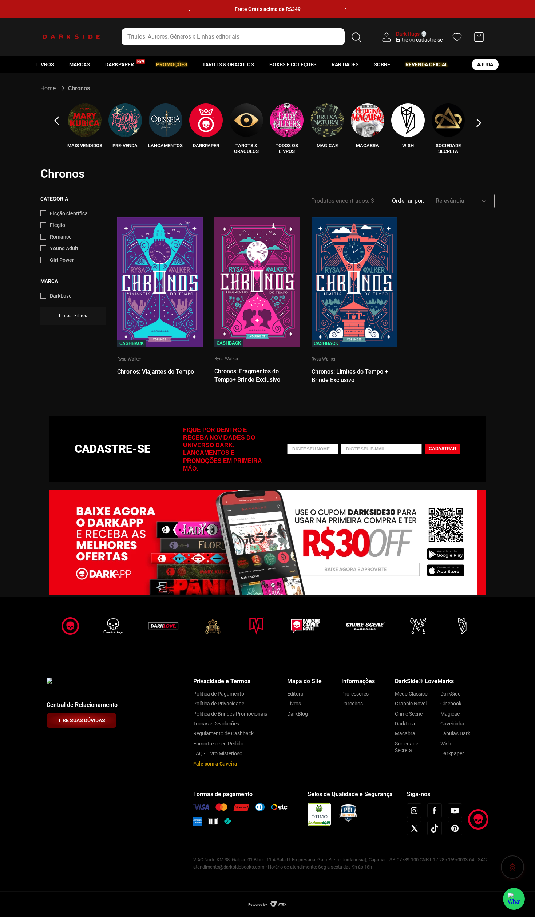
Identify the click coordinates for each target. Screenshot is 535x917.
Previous (56, 121)
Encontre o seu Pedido (218, 744)
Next (478, 123)
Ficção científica (69, 213)
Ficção (57, 225)
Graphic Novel (411, 704)
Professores (355, 694)
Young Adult (64, 248)
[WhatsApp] (514, 899)
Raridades (345, 64)
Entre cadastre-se (419, 40)
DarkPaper (119, 64)
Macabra (405, 733)
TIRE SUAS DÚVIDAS (81, 720)
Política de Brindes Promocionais (230, 714)
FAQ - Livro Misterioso (217, 753)
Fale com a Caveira (215, 764)
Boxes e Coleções (293, 64)
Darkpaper (452, 753)
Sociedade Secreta (406, 747)
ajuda (485, 64)
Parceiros (352, 704)
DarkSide (450, 694)
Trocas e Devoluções (216, 724)
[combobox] (243, 36)
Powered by (257, 904)
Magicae (450, 714)
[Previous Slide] (189, 9)
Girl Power (62, 260)
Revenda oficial (426, 64)
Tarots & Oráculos (228, 64)
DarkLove (61, 296)
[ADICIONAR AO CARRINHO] (160, 295)
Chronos (79, 88)
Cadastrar (442, 448)
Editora (295, 694)
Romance (61, 237)
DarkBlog (297, 714)
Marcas (79, 64)
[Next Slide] (345, 9)
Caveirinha (452, 724)
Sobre (382, 64)
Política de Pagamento (218, 694)
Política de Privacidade (218, 704)
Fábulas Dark (455, 733)
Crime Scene (409, 714)
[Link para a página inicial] (51, 88)
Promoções (171, 64)
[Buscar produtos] (356, 36)
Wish (445, 744)
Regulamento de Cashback (223, 733)
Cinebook (450, 704)
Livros (45, 64)
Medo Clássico (411, 694)
